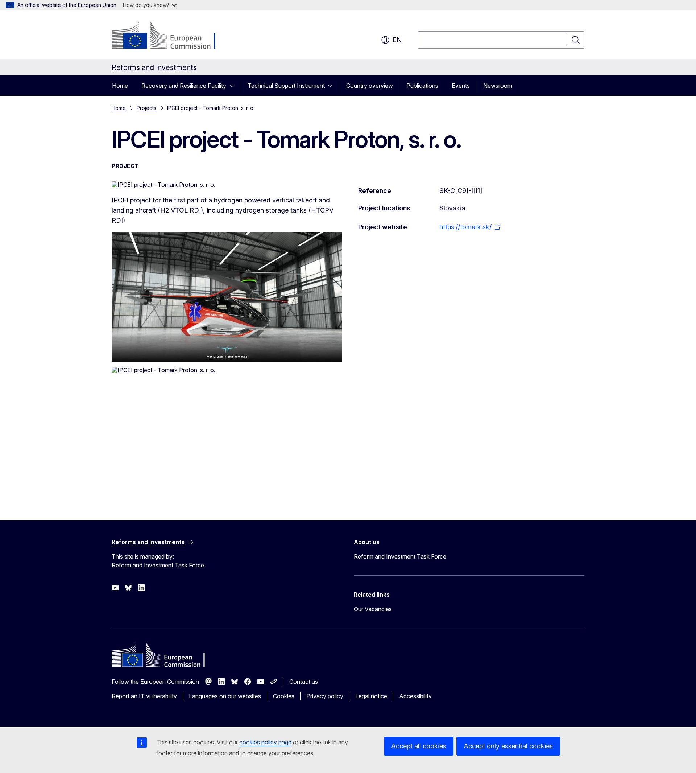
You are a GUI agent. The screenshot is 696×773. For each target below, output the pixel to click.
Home (120, 85)
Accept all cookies (418, 746)
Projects (146, 108)
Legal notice (371, 696)
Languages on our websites (225, 696)
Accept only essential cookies (508, 746)
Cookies (283, 696)
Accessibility (415, 696)
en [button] (397, 40)
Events (461, 85)
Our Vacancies (373, 609)
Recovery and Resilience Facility (183, 85)
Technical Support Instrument (286, 85)
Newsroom (497, 85)
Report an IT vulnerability (144, 696)
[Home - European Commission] (170, 36)
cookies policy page (265, 742)
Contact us (303, 681)
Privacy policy (324, 696)
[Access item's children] (234, 85)
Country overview (369, 85)
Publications (422, 85)
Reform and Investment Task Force (400, 556)
